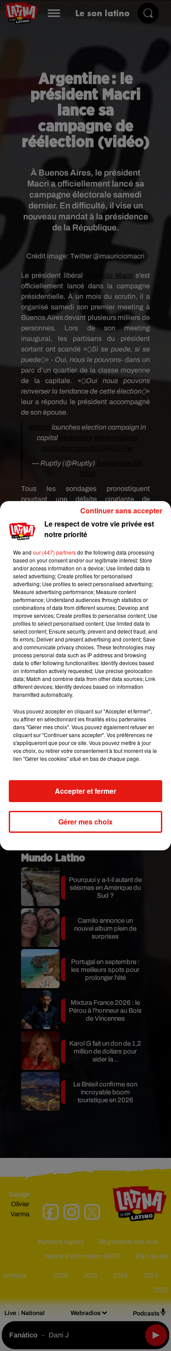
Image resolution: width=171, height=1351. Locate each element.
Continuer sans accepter (121, 510)
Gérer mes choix (85, 822)
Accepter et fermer (85, 791)
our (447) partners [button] (54, 552)
